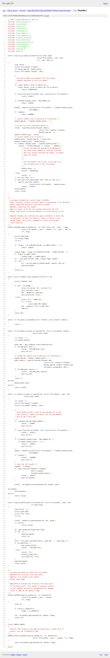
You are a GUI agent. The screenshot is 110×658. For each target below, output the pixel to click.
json (106, 655)
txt (101, 655)
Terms (25, 655)
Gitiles (13, 655)
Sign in (105, 3)
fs (75, 10)
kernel (22, 10)
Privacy (18, 655)
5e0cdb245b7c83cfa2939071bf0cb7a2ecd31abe (48, 10)
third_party (12, 10)
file (46, 16)
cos (3, 10)
